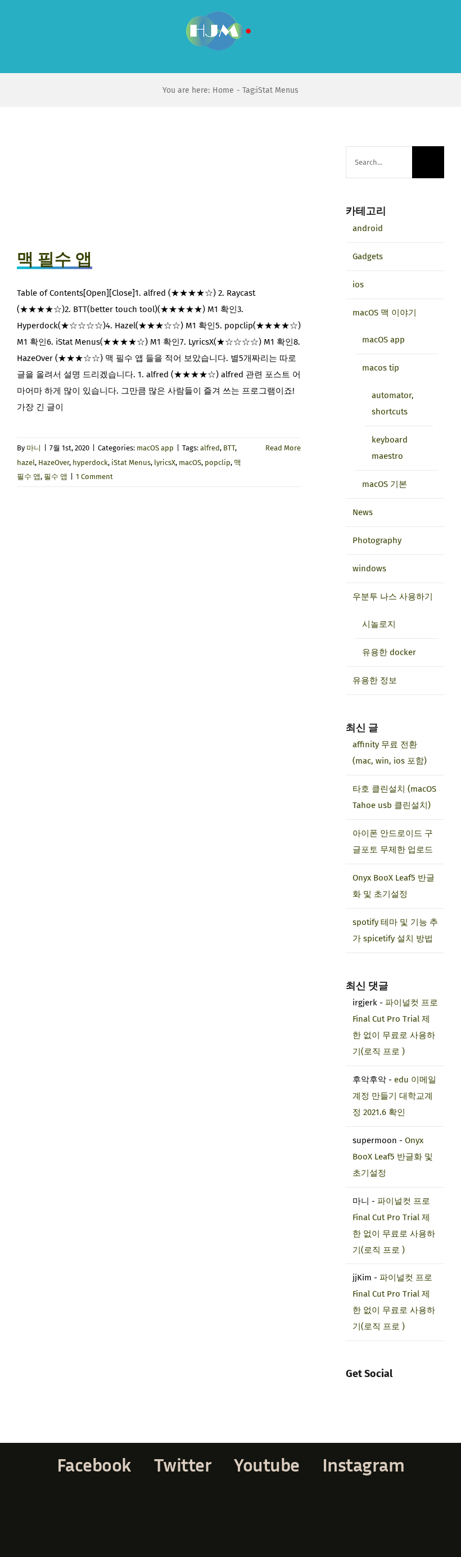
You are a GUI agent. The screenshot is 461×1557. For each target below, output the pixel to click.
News (362, 512)
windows (369, 568)
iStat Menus (131, 462)
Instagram (363, 1464)
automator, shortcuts (393, 403)
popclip (218, 462)
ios (358, 284)
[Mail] (394, 1391)
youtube (267, 1464)
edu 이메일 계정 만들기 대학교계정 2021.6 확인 (394, 1096)
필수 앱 (55, 476)
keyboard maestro (390, 448)
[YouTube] (379, 1391)
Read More (283, 448)
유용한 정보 (374, 680)
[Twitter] (364, 1391)
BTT (229, 448)
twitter (183, 1464)
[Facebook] (349, 1391)
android (367, 228)
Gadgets (367, 256)
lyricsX (164, 462)
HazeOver (53, 462)
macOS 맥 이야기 (384, 313)
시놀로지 (379, 624)
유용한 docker (389, 652)
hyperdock (90, 462)
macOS (190, 462)
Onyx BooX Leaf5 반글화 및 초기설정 (392, 1156)
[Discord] (409, 1391)
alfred (210, 448)
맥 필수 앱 (54, 259)
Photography (376, 540)
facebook (94, 1464)
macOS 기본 (384, 484)
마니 (33, 448)
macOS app (155, 448)
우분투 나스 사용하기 (392, 597)
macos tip (380, 368)
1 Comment (94, 476)
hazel (26, 462)
